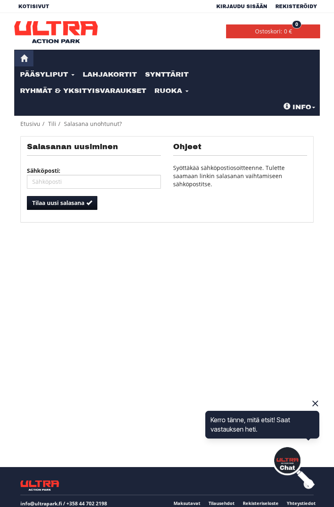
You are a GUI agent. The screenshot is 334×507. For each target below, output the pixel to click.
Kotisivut (33, 6)
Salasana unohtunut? (93, 124)
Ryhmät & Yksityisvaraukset (83, 91)
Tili (52, 124)
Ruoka (169, 91)
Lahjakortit (110, 74)
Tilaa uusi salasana (58, 203)
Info (301, 107)
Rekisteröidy (296, 6)
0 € (276, 29)
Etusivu (30, 124)
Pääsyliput (45, 74)
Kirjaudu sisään (241, 6)
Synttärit (167, 74)
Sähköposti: (43, 170)
